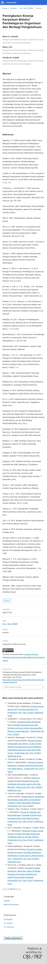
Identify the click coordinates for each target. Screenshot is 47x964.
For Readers (8, 919)
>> (20, 889)
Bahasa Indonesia (11, 904)
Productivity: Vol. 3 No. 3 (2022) (21, 806)
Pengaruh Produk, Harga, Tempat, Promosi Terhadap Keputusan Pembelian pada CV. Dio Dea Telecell (25, 834)
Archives (13, 8)
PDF (7, 600)
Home (5, 8)
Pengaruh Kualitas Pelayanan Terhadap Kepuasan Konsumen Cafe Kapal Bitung (25, 765)
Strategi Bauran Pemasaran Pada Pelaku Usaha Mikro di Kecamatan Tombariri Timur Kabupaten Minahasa (26, 799)
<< (4, 889)
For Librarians (9, 927)
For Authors (8, 923)
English (7, 901)
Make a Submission (13, 938)
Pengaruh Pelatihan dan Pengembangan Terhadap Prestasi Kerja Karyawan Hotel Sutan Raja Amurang (25, 815)
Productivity (11, 2)
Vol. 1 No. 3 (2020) (26, 8)
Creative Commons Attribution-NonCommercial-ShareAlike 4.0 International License (23, 657)
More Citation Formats (12, 687)
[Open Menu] (2, 2)
